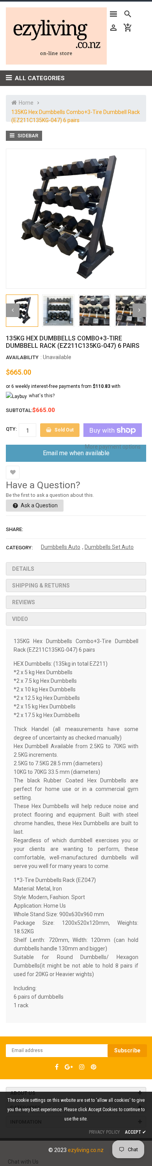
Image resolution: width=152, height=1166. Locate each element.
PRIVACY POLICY (104, 1132)
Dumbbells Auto (60, 547)
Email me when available (76, 453)
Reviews (23, 602)
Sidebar (27, 136)
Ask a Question (38, 505)
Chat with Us (23, 1162)
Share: (14, 529)
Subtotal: (19, 410)
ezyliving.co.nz (86, 1150)
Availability (22, 357)
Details (23, 569)
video (20, 619)
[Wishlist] (12, 472)
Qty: (11, 429)
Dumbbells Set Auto (109, 547)
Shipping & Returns (41, 585)
